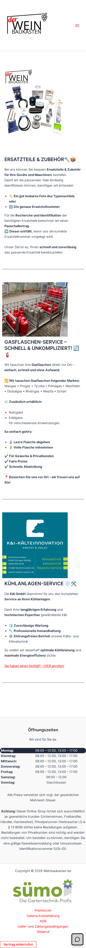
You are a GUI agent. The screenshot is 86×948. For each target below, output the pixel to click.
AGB (43, 921)
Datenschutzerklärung (43, 916)
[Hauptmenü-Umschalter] (77, 25)
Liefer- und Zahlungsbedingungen (43, 926)
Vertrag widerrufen (18, 944)
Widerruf (43, 932)
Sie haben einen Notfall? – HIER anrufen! (34, 666)
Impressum (43, 910)
